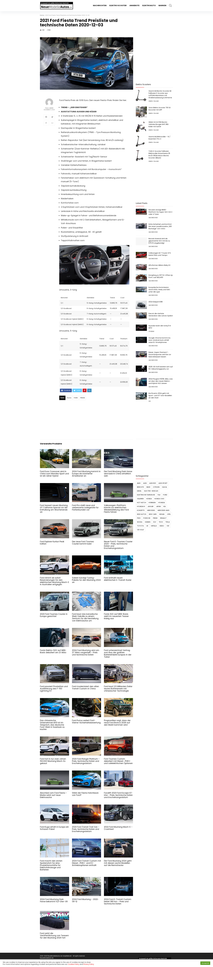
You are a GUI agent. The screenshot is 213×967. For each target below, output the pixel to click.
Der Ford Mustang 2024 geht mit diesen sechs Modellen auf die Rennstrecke (118, 863)
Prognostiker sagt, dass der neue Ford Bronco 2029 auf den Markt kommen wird (117, 722)
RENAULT (163, 518)
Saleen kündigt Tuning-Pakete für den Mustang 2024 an (86, 580)
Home (42, 15)
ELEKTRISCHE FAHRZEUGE (146, 495)
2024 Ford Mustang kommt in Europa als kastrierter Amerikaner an (86, 473)
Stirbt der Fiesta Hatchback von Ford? (85, 794)
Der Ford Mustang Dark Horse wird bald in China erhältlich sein (118, 473)
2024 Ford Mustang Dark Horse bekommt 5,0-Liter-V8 (54, 900)
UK (147, 526)
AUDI (145, 483)
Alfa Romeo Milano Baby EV (160, 265)
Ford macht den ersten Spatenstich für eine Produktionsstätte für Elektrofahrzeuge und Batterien (51, 865)
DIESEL (139, 491)
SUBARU (148, 522)
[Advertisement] (94, 419)
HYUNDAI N (141, 506)
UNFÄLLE (154, 526)
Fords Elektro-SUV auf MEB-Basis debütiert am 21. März (53, 651)
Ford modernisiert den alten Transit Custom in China (85, 687)
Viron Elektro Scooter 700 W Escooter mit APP (160, 108)
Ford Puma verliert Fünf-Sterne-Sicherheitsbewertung (86, 721)
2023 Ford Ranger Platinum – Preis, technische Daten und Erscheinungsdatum (86, 761)
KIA (150, 401)
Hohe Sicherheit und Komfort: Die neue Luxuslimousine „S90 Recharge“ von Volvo (160, 226)
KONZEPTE (141, 510)
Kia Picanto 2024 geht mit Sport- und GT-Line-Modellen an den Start (160, 395)
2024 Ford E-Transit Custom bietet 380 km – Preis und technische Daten (117, 901)
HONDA (149, 499)
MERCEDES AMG (163, 510)
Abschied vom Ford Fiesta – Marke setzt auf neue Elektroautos (53, 795)
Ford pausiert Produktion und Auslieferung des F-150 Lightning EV (54, 688)
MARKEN (162, 5)
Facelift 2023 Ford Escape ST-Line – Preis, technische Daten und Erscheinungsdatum (118, 795)
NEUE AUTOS (141, 514)
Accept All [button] (205, 963)
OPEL (169, 514)
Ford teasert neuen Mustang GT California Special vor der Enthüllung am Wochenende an (54, 508)
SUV (154, 522)
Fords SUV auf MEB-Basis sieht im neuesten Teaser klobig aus (116, 616)
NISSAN (161, 514)
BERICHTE (140, 487)
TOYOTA (140, 526)
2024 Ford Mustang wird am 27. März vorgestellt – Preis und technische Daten (85, 652)
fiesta (69, 398)
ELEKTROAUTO (149, 5)
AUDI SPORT (163, 483)
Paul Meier (49, 108)
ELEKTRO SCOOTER (118, 5)
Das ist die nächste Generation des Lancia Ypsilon (161, 314)
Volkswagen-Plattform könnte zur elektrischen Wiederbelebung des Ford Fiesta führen (116, 508)
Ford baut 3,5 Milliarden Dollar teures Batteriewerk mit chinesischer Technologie (118, 688)
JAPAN (158, 506)
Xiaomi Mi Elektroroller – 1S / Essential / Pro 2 (159, 138)
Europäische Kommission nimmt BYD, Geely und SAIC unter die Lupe (159, 289)
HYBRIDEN (152, 502)
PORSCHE (146, 518)
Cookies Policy (73, 964)
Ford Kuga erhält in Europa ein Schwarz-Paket (54, 828)
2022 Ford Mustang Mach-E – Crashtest (118, 828)
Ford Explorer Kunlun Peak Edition (52, 542)
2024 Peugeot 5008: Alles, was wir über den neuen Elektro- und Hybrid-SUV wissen (161, 381)
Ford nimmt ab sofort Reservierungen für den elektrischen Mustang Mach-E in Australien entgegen (54, 581)
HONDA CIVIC (159, 499)
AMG (139, 483)
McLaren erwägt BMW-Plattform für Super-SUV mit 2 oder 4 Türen (160, 212)
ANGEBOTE (134, 5)
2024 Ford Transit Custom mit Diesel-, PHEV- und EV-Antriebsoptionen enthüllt (86, 863)
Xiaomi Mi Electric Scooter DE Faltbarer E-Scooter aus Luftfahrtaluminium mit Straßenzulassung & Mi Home (160, 94)
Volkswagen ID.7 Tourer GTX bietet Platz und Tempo (160, 254)
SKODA (139, 522)
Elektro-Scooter (154, 101)
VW (168, 526)
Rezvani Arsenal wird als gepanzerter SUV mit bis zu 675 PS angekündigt (159, 240)
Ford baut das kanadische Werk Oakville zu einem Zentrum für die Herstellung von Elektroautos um (85, 617)
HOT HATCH (141, 502)
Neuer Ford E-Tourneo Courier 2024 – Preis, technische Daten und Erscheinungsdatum (118, 545)
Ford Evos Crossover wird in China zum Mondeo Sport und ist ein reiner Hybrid (54, 473)
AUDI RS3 (152, 483)
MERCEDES (151, 510)
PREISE (82, 398)
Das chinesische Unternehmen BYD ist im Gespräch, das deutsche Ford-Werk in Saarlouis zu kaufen (52, 725)
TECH (161, 522)
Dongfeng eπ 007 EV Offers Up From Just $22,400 (161, 276)
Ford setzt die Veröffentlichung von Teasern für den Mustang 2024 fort (54, 935)
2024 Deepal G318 (156, 302)
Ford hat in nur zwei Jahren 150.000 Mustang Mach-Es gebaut (53, 761)
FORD (48, 30)
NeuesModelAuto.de (46, 958)
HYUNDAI (151, 331)
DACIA (164, 487)
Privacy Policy (88, 964)
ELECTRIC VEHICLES (151, 491)
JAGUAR (150, 506)
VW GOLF (140, 530)
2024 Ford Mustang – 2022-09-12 (85, 900)
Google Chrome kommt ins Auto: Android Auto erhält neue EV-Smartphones (159, 340)
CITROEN (156, 487)
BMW (148, 487)
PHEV (139, 518)
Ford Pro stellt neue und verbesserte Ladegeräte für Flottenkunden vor (85, 507)
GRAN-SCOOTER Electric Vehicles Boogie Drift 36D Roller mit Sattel (159, 124)
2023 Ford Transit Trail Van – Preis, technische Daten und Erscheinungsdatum (85, 829)
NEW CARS (153, 514)
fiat (159, 495)
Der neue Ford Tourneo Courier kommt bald (83, 542)
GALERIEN (140, 499)
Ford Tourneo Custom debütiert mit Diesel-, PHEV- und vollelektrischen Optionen (118, 761)
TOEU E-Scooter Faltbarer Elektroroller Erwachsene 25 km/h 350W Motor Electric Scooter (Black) (159, 154)
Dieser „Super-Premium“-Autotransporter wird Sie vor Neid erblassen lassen (160, 354)
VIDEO (161, 526)
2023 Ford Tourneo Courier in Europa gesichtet (53, 615)
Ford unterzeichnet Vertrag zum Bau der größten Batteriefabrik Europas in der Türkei (117, 653)
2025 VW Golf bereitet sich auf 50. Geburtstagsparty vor (161, 368)
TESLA (167, 522)
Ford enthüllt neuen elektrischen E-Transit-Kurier (117, 578)
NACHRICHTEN (99, 5)
